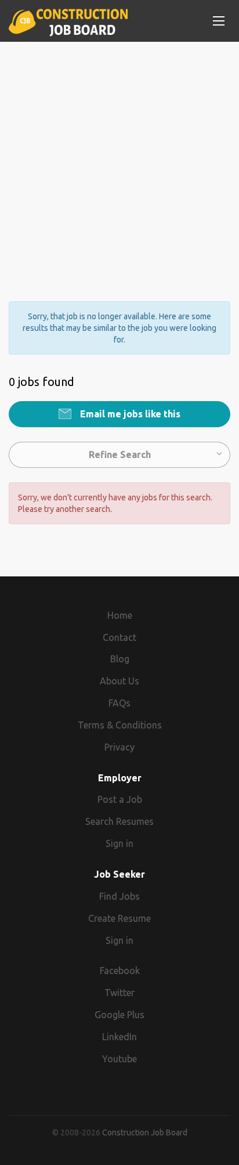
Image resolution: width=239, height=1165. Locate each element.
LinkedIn (119, 1036)
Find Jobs (119, 896)
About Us (119, 681)
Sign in (119, 843)
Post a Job (119, 799)
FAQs (119, 703)
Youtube (119, 1059)
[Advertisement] (119, 161)
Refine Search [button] (120, 454)
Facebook (120, 970)
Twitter (119, 992)
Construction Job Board (144, 1132)
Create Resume (119, 918)
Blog (119, 659)
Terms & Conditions (120, 725)
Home (119, 615)
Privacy (119, 747)
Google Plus (119, 1014)
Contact (119, 637)
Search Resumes (119, 821)
